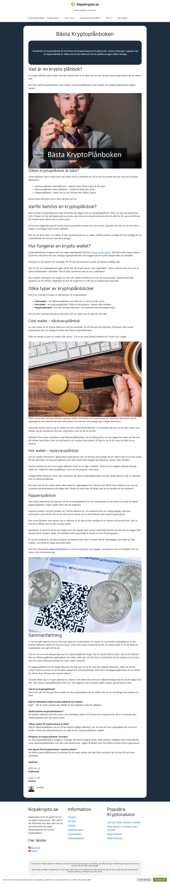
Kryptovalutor (53, 18)
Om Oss (72, 821)
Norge (34, 851)
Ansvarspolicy (75, 834)
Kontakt (71, 825)
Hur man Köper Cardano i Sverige (124, 822)
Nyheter (72, 817)
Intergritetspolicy (76, 838)
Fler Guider (123, 18)
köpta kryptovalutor (101, 252)
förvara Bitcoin (63, 645)
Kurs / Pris (69, 18)
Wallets (108, 18)
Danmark (35, 848)
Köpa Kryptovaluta (36, 18)
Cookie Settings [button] (144, 880)
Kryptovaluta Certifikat (90, 18)
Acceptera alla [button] (159, 880)
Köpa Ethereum (114, 838)
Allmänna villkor (76, 829)
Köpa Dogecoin (114, 834)
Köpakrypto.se (88, 4)
